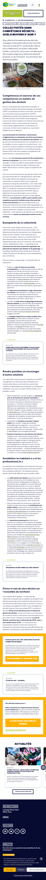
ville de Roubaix (29, 283)
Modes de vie (23, 23)
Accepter (9, 870)
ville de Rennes (14, 412)
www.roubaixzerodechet (31, 452)
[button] (41, 859)
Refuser (21, 870)
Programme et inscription (22, 658)
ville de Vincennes (34, 545)
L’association (22, 5)
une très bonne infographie (31, 331)
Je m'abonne (9, 855)
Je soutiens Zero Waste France (23, 722)
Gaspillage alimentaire (10, 23)
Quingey (40, 325)
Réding (19, 327)
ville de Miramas (23, 279)
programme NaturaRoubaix (16, 511)
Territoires (41, 23)
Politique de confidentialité (23, 875)
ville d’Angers (13, 431)
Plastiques (32, 23)
